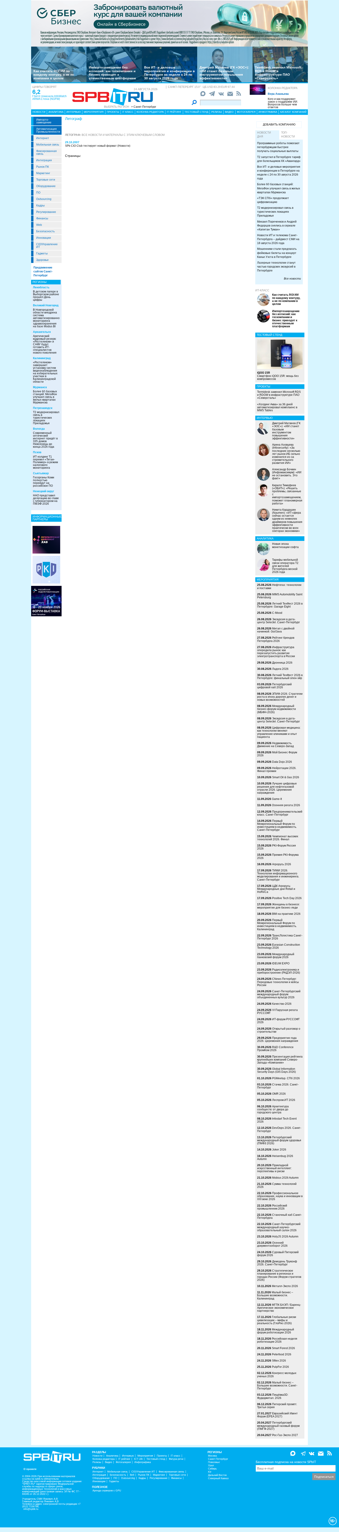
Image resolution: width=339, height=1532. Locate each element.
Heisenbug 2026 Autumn (275, 1157)
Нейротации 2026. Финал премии (276, 769)
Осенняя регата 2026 (286, 805)
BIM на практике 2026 (286, 913)
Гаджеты (42, 253)
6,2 (36, 91)
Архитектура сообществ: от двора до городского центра (273, 1109)
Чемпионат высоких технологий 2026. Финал (277, 838)
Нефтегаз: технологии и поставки (279, 586)
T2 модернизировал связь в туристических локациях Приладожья (46, 418)
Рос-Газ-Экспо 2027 (285, 1435)
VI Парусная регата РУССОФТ (277, 1011)
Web (39, 225)
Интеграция (44, 160)
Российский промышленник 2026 (272, 1207)
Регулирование (46, 212)
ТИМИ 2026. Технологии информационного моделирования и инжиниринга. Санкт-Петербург (278, 875)
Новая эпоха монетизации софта (285, 545)
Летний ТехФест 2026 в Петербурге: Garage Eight (280, 605)
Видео (229, 111)
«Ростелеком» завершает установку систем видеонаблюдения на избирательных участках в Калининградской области (45, 372)
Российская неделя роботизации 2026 (277, 1340)
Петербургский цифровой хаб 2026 (274, 686)
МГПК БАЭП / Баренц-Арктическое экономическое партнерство (279, 1307)
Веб (132, 1475)
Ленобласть (41, 287)
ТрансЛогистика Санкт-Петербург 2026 (279, 937)
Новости (39, 111)
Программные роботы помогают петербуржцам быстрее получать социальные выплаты (278, 147)
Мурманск (40, 387)
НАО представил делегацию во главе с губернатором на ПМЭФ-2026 (46, 499)
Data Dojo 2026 (282, 761)
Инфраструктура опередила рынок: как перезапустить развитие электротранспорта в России (276, 652)
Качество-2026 (281, 1003)
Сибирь (212, 1468)
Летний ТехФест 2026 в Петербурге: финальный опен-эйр (280, 677)
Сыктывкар (41, 473)
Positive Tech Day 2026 (287, 898)
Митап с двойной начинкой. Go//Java (275, 630)
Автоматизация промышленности (48, 130)
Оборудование (46, 186)
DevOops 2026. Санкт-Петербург (279, 1129)
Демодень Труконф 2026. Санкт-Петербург (277, 1263)
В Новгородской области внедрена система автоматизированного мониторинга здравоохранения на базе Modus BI (47, 318)
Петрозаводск (42, 408)
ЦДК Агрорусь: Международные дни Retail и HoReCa (276, 889)
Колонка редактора (282, 88)
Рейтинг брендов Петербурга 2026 (275, 639)
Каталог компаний (293, 111)
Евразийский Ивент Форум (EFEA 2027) (277, 1415)
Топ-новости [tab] (288, 134)
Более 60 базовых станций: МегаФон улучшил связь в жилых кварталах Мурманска (45, 397)
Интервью (73, 111)
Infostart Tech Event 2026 (277, 1120)
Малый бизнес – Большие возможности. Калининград (275, 1295)
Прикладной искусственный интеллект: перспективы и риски (274, 1168)
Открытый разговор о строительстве (278, 1030)
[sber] (169, 23)
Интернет (42, 138)
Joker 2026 (279, 1149)
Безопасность (45, 231)
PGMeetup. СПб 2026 (286, 1078)
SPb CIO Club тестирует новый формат (91, 145)
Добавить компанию (279, 124)
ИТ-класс (262, 290)
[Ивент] (46, 539)
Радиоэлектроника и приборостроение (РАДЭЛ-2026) (278, 971)
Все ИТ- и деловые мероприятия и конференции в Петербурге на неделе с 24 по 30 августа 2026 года (169, 73)
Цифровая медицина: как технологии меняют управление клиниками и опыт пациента (278, 732)
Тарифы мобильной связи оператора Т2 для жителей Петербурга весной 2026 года (285, 566)
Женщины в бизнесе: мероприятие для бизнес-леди (278, 906)
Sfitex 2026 (279, 1360)
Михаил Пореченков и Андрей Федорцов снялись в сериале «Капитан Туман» (277, 225)
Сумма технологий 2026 (277, 1185)
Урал (211, 1465)
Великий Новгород (46, 305)
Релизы (216, 111)
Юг (209, 1472)
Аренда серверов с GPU (106, 1490)
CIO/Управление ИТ (47, 245)
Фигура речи (176, 1459)
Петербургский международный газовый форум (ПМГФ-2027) (278, 1425)
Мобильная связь (47, 144)
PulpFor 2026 (280, 1366)
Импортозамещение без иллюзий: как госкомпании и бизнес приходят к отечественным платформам (112, 73)
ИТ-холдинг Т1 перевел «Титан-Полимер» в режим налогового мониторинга (45, 462)
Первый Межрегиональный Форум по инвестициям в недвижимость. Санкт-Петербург (277, 825)
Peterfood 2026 (281, 1354)
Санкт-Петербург (218, 1459)
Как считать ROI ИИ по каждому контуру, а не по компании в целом (53, 74)
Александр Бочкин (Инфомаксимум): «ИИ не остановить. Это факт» (286, 474)
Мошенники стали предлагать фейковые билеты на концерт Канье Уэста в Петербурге (277, 252)
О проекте (30, 1469)
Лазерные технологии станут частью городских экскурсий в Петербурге (276, 266)
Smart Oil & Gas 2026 (285, 777)
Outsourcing (43, 199)
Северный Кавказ (218, 1478)
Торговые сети (45, 179)
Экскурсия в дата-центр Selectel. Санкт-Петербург (278, 621)
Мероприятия (94, 111)
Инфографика (268, 111)
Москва (212, 1456)
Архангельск (42, 332)
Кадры (40, 205)
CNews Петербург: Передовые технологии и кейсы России (278, 982)
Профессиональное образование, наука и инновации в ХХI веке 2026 (280, 1196)
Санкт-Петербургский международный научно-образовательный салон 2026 (278, 1227)
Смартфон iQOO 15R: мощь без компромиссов (278, 375)
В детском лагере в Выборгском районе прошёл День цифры (46, 295)
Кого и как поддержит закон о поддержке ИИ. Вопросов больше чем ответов (283, 103)
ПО (38, 192)
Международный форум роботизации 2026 (275, 1331)
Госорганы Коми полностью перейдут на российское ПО (43, 481)
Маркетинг (43, 173)
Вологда (39, 428)
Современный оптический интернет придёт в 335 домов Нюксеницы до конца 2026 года (45, 439)
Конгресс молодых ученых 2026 (276, 1374)
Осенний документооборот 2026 (272, 1244)
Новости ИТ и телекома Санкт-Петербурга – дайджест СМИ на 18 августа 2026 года (278, 239)
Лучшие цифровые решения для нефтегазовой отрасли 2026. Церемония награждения (277, 788)
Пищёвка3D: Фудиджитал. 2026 (272, 1396)
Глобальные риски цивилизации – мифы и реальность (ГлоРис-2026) (276, 1320)
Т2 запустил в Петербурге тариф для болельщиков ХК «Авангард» (278, 159)
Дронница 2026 (282, 662)
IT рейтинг (174, 111)
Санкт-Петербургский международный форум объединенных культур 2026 (278, 994)
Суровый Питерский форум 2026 (278, 1254)
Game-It (277, 799)
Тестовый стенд (196, 111)
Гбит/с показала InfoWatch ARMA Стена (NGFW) (49, 98)
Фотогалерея (246, 111)
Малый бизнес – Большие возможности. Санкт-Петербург (277, 1385)
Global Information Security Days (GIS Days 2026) (276, 1070)
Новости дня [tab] (264, 134)
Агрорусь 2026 (281, 864)
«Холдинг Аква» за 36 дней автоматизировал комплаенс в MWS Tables (277, 407)
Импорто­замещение (43, 121)
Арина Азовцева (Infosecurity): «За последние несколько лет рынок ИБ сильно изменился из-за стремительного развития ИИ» (286, 454)
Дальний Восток (217, 1475)
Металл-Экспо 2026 (285, 1286)
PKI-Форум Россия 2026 (276, 847)
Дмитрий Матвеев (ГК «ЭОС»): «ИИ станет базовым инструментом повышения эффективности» (224, 73)
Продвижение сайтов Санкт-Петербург (43, 271)
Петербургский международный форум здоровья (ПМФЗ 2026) (279, 1140)
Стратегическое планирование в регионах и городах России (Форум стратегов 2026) (279, 1275)
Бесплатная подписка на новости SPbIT (286, 1461)
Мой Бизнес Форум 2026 (277, 754)
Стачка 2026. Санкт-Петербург (278, 1086)
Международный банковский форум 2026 (275, 956)
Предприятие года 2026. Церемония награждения (277, 1039)
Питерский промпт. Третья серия (277, 1406)
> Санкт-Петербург (143, 106)
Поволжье (214, 1462)
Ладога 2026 (280, 669)
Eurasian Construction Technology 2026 (278, 946)
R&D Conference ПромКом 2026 (275, 1049)
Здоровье (42, 260)
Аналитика (55, 111)
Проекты (113, 111)
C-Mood (277, 612)
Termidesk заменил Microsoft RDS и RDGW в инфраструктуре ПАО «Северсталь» (278, 73)
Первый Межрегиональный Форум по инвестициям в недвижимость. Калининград (277, 924)
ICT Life (138, 1459)
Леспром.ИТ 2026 (283, 1100)
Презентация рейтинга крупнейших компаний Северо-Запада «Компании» (280, 1059)
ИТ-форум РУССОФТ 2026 (278, 1021)
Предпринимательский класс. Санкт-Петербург (279, 813)
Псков (37, 452)
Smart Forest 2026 (283, 1348)
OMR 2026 (279, 1093)
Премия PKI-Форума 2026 (278, 856)
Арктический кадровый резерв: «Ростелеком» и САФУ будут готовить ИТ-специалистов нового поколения (44, 344)
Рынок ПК (42, 166)
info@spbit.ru (31, 1509)
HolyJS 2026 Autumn (285, 1236)
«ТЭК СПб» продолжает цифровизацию (273, 200)
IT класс (128, 111)
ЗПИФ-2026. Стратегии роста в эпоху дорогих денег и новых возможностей (280, 696)
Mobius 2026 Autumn (285, 1177)
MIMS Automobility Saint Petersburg (279, 596)
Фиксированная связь (46, 152)
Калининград (42, 358)
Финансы (42, 218)
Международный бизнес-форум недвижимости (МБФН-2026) (276, 709)
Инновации (43, 237)
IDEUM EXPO (280, 963)
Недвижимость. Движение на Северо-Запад (275, 745)
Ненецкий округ (43, 491)
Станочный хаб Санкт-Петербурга (279, 1216)
